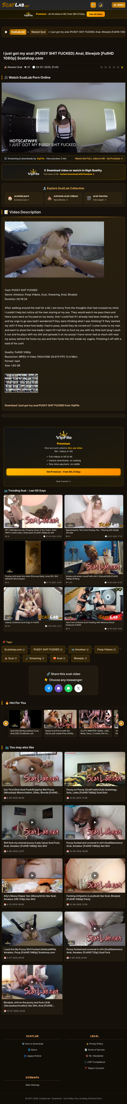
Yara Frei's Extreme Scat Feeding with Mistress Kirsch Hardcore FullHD (90, 623)
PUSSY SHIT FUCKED (46, 649)
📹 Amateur (78, 649)
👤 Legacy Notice (32, 1055)
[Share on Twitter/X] (78, 688)
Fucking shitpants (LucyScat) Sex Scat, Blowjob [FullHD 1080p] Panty (93, 897)
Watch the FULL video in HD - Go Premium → (99, 158)
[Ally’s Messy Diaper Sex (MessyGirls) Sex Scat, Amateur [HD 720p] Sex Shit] (32, 875)
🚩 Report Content (94, 1068)
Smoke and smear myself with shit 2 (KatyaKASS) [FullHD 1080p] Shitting (92, 577)
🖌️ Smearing (33, 658)
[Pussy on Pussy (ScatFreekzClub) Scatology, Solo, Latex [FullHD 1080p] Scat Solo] (94, 769)
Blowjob (79, 658)
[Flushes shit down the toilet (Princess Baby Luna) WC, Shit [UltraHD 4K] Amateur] (33, 557)
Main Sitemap (32, 1085)
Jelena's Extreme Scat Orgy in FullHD (22, 622)
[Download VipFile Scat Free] (15, 5)
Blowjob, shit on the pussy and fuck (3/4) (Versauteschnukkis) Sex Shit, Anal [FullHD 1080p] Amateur (28, 1004)
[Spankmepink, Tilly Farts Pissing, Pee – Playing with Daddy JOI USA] (93, 511)
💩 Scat (9, 658)
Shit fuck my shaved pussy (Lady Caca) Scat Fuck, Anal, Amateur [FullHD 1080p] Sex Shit (32, 844)
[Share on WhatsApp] (68, 688)
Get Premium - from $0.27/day (64, 471)
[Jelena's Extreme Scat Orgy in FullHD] (33, 603)
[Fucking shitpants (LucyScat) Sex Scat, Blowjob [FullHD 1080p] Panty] (94, 875)
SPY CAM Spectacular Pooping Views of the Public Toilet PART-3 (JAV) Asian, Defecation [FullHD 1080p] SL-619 (30, 531)
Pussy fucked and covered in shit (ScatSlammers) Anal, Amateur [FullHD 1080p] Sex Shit (94, 844)
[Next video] (121, 723)
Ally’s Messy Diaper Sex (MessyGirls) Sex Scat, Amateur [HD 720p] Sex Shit (30, 897)
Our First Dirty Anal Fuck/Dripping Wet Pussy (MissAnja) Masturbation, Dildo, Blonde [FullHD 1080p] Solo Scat (30, 791)
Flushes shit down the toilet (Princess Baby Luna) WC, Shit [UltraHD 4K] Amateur (31, 577)
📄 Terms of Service (95, 1049)
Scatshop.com (13, 649)
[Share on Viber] (59, 688)
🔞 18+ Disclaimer (95, 1055)
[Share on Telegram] (49, 688)
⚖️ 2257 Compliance (94, 1062)
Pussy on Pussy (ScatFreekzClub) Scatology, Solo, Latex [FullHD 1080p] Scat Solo (91, 791)
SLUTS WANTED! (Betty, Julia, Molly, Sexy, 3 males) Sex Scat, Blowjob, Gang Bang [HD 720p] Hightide (95, 734)
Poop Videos (105, 649)
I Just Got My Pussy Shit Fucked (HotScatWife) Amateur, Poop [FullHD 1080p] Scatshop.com (30, 951)
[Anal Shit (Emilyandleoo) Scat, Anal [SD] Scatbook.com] (25, 719)
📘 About (32, 1049)
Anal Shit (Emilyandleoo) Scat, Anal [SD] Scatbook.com (24, 732)
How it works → (63, 481)
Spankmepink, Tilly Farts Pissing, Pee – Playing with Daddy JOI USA (92, 531)
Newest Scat (38, 31)
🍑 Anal (57, 658)
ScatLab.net (18, 31)
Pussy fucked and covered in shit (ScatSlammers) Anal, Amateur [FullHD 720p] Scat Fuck (94, 951)
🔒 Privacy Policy (94, 1043)
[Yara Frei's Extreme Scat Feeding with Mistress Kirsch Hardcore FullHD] (93, 603)
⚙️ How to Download (32, 1043)
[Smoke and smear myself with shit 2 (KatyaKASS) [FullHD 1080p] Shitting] (93, 557)
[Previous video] (5, 723)
